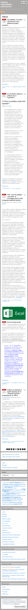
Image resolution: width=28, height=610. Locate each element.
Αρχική (3, 462)
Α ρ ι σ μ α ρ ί (4, 523)
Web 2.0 (21, 484)
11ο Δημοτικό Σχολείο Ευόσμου (8, 552)
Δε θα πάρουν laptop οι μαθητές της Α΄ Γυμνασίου (15, 95)
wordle (24, 484)
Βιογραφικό (4, 465)
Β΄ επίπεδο (15, 486)
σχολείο (16, 502)
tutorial (17, 484)
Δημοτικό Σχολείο (22, 486)
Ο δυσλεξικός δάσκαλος (7, 539)
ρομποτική (11, 502)
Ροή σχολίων (4, 591)
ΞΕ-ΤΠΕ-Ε (23, 86)
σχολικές (20, 502)
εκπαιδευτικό (19, 495)
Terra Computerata (6, 521)
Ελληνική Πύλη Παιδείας (7, 556)
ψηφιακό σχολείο (11, 442)
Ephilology (4, 514)
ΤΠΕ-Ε (8, 86)
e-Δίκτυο (8, 482)
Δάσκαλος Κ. (4, 530)
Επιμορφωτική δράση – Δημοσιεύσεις (10, 467)
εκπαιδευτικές (13, 495)
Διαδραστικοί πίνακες (17, 86)
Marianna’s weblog (6, 518)
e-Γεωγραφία (5, 554)
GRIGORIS (4, 516)
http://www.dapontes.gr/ (9, 436)
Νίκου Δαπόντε (7, 397)
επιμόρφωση (7, 497)
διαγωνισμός (11, 494)
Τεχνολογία (11, 492)
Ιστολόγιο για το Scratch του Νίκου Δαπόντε (11, 534)
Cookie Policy (17, 603)
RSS (4, 11)
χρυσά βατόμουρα (10, 504)
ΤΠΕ (23, 489)
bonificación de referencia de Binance (10, 573)
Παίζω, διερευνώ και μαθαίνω (8, 541)
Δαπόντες (15, 441)
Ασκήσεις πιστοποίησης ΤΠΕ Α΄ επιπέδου (10, 454)
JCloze (4, 484)
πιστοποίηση (6, 500)
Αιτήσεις (10, 486)
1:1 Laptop (4, 482)
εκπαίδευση (15, 382)
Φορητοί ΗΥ (18, 188)
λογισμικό (20, 499)
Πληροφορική (4, 301)
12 (24, 93)
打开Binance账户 (5, 575)
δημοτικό (4, 493)
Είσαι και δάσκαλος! (6, 532)
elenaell (4, 511)
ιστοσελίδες (13, 499)
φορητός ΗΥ (4, 504)
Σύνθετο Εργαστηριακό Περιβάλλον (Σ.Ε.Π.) (17, 578)
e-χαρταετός (22, 573)
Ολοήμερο (19, 300)
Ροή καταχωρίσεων (6, 589)
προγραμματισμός (5, 502)
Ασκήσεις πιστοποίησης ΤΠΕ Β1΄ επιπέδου (11, 456)
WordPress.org (5, 593)
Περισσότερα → (5, 84)
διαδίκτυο (18, 493)
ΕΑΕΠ (3, 487)
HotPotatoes (22, 482)
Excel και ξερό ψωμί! (14, 322)
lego (7, 484)
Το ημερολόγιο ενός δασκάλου (8, 544)
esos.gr (9, 106)
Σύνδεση (4, 587)
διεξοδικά (4, 180)
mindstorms (12, 484)
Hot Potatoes (15, 482)
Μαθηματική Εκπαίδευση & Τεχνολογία (10, 537)
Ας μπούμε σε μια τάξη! (7, 528)
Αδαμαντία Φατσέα (6, 525)
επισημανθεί (13, 181)
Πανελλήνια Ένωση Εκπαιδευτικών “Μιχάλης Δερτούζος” (13, 559)
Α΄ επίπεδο (5, 486)
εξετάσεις (24, 495)
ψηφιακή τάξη (4, 383)
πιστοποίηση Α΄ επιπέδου (16, 500)
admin (5, 86)
